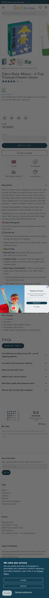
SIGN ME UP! (37, 302)
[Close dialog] (47, 287)
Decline (23, 586)
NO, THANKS (37, 306)
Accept (23, 580)
